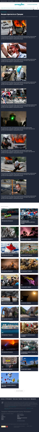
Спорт (16, 8)
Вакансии (20, 398)
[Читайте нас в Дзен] (18, 420)
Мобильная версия (4, 1)
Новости (27, 8)
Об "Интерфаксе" (11, 1)
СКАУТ (2, 417)
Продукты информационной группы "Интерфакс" (16, 411)
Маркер (2, 418)
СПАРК (2, 415)
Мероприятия (33, 398)
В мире (9, 8)
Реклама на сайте (26, 398)
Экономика (12, 8)
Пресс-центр (15, 398)
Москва (22, 8)
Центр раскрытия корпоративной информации (22, 418)
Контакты (3, 398)
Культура (18, 8)
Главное (2, 8)
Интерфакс (19, 4)
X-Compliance (3, 416)
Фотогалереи (4, 11)
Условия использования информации (19, 426)
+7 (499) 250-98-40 (28, 408)
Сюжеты (30, 8)
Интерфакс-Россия (23, 1)
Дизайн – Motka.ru (29, 426)
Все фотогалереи (19, 390)
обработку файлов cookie (12, 406)
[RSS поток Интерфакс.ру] (22, 420)
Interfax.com (17, 1)
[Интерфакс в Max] (24, 420)
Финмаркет (28, 1)
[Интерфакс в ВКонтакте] (21, 420)
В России (5, 8)
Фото (33, 8)
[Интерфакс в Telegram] (19, 420)
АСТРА (2, 419)
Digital (25, 8)
